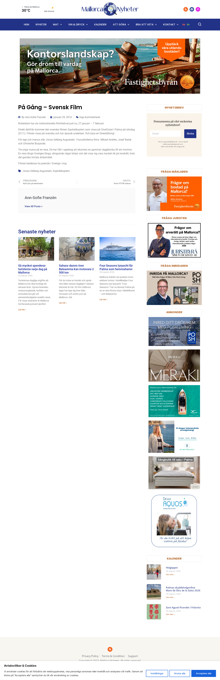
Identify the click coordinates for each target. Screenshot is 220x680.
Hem (26, 24)
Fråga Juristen (174, 218)
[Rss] (185, 9)
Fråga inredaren (174, 266)
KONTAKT (169, 24)
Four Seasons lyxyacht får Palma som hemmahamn (116, 267)
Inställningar (157, 673)
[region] (110, 670)
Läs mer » (22, 310)
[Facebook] (192, 9)
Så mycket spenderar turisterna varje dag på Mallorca (32, 269)
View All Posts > (34, 206)
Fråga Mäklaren (174, 172)
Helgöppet (172, 567)
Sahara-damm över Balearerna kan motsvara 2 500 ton (76, 269)
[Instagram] (198, 9)
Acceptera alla (203, 673)
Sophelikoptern (61, 170)
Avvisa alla (179, 673)
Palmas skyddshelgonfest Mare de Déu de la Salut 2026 (183, 589)
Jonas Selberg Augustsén (37, 170)
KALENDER (174, 558)
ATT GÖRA (119, 24)
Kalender (100, 24)
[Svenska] (188, 24)
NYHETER (41, 24)
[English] (184, 24)
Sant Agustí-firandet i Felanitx (183, 607)
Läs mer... (170, 574)
